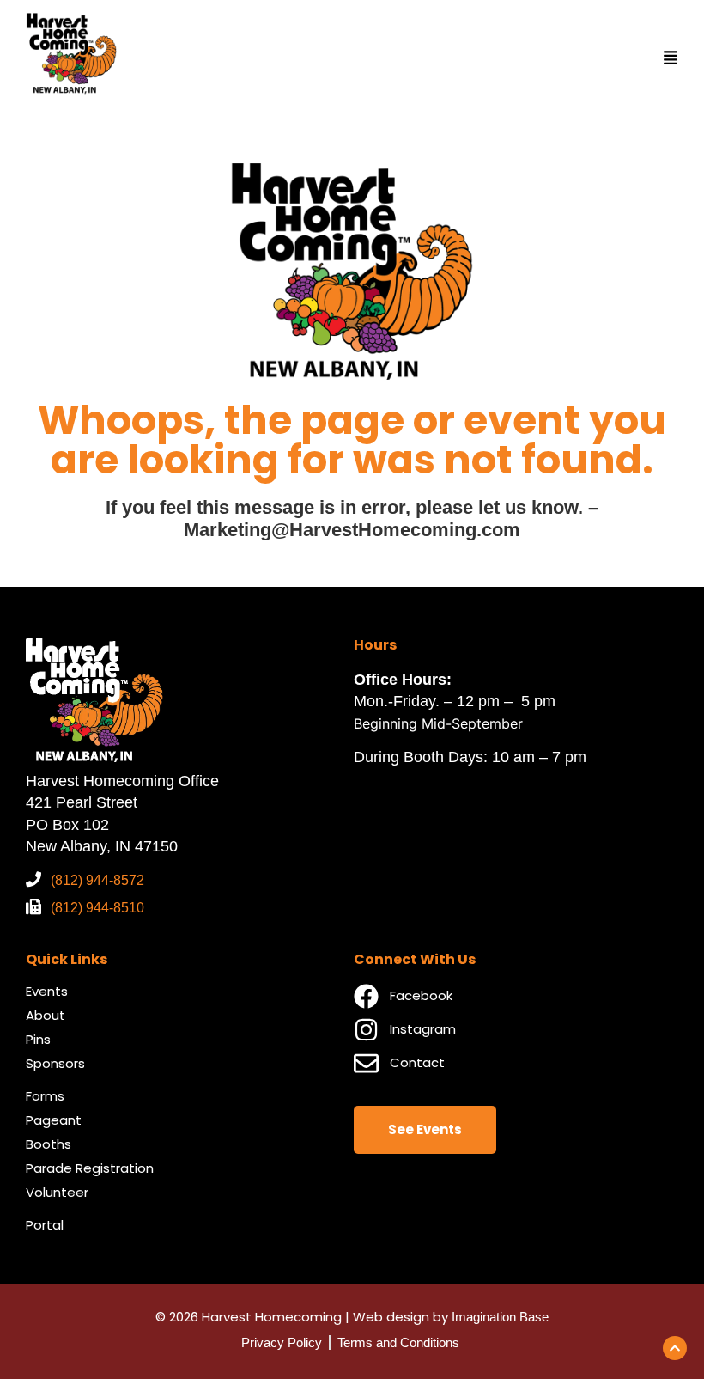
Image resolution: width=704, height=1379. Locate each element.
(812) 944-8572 (97, 880)
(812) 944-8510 (97, 907)
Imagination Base (500, 1316)
